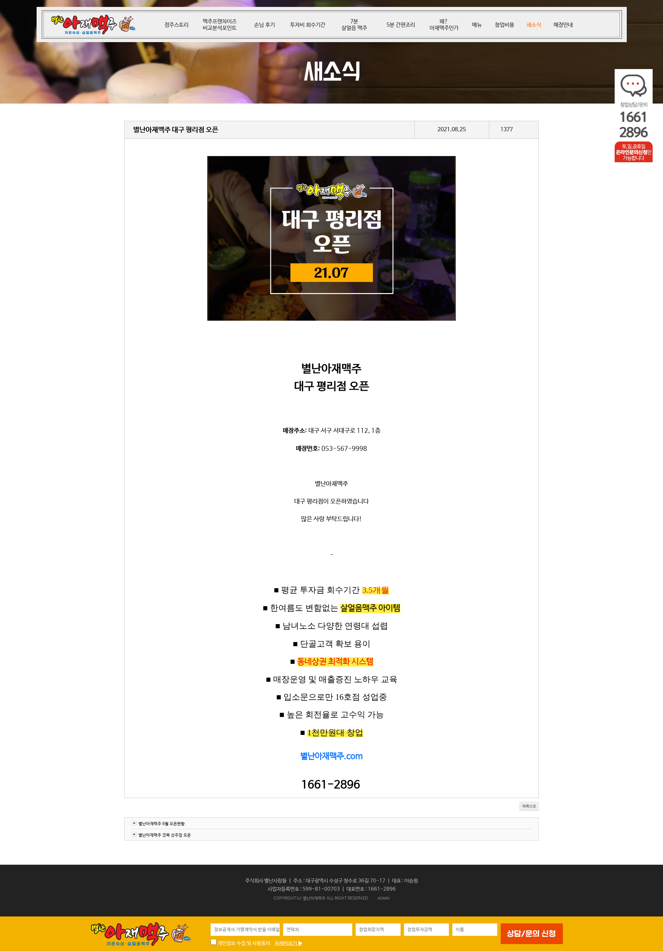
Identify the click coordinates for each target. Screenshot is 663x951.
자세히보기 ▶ (288, 943)
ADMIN (383, 898)
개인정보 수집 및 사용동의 (243, 943)
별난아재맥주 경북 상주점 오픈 (164, 835)
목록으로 (529, 806)
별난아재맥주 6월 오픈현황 (161, 824)
